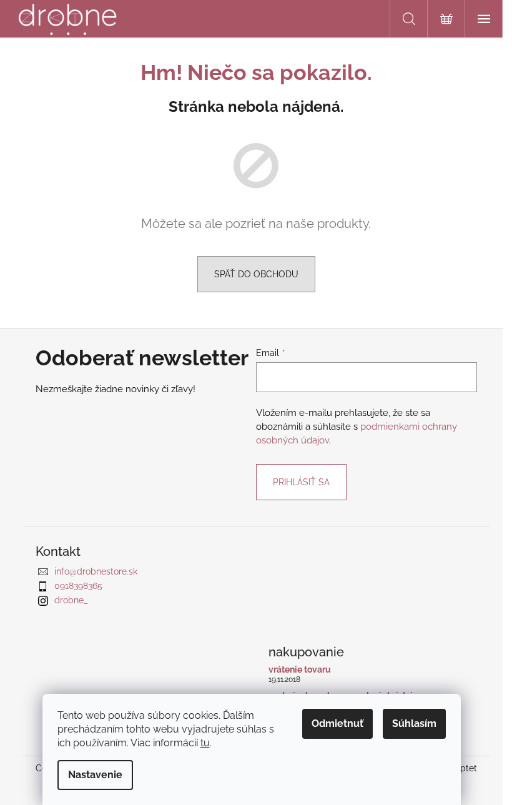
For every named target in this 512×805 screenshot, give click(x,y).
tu (205, 743)
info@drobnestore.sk (95, 571)
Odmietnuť (337, 723)
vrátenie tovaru (299, 669)
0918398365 (78, 586)
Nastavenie (95, 775)
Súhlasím (414, 723)
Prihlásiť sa (301, 482)
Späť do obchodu (256, 274)
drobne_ (71, 600)
